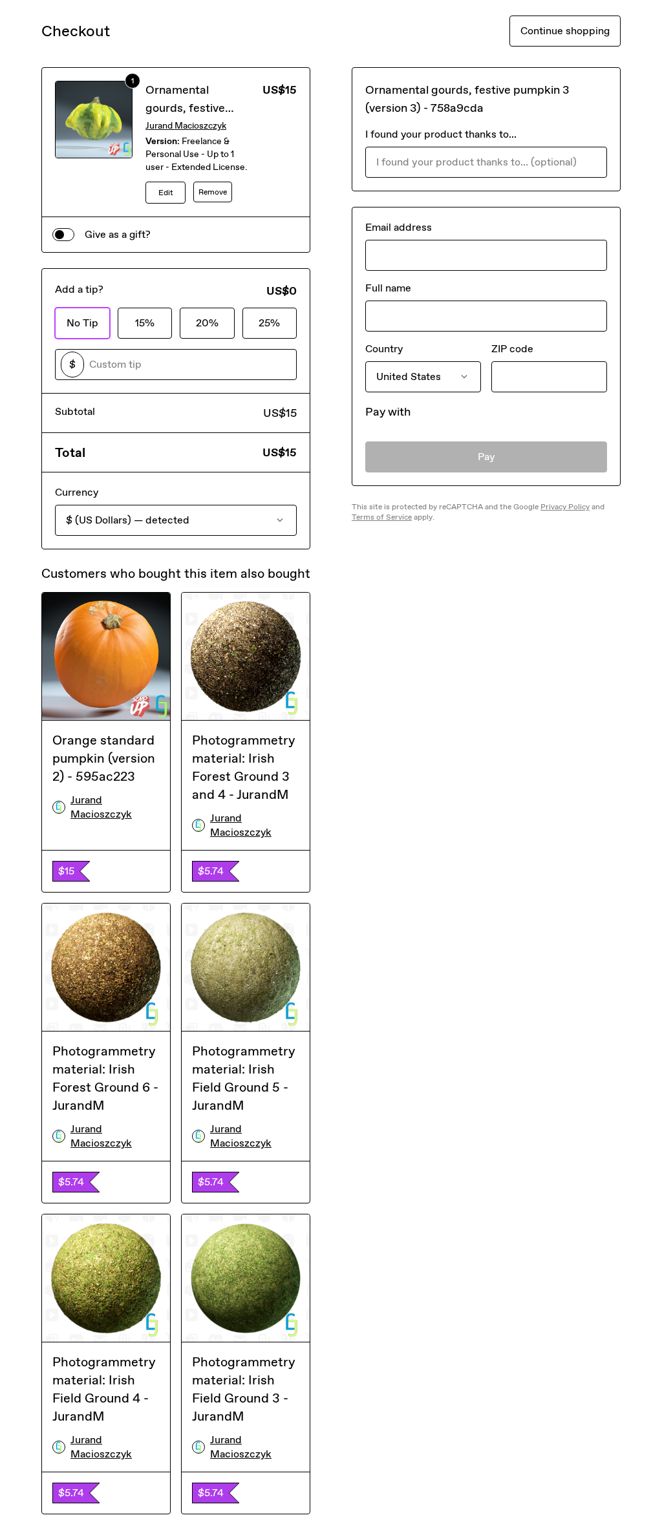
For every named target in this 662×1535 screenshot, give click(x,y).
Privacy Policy (565, 506)
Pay (486, 456)
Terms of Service (382, 517)
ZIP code (512, 349)
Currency (76, 492)
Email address (398, 227)
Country (384, 349)
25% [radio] (269, 323)
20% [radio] (207, 323)
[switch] (63, 234)
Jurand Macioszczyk (185, 125)
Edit (165, 192)
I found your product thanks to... (441, 134)
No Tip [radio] (82, 323)
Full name (388, 288)
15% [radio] (145, 323)
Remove (212, 191)
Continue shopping (565, 31)
